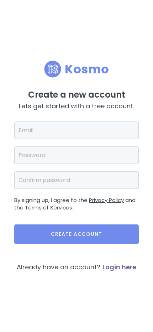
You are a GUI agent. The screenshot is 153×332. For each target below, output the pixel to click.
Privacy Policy (106, 200)
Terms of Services (48, 207)
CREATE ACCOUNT (76, 234)
